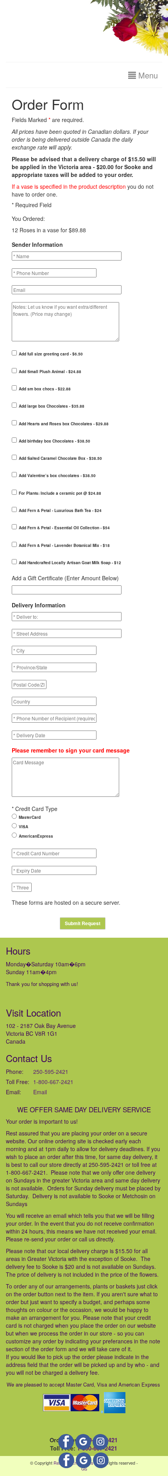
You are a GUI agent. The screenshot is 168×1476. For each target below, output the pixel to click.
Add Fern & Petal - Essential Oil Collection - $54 (64, 527)
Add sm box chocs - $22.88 (45, 389)
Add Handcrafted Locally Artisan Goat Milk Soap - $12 (70, 562)
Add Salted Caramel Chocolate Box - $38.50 (60, 458)
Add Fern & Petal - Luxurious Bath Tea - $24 (60, 510)
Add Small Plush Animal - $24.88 (50, 371)
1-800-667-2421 (53, 1082)
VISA (23, 826)
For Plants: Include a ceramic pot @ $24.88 (60, 493)
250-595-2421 (50, 1071)
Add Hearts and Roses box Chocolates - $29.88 (64, 423)
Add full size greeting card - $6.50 (51, 354)
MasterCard (30, 817)
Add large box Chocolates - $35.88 (51, 406)
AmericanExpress (36, 836)
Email (40, 1092)
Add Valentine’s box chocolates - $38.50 (57, 475)
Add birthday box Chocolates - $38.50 (54, 441)
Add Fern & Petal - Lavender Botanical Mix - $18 (64, 545)
